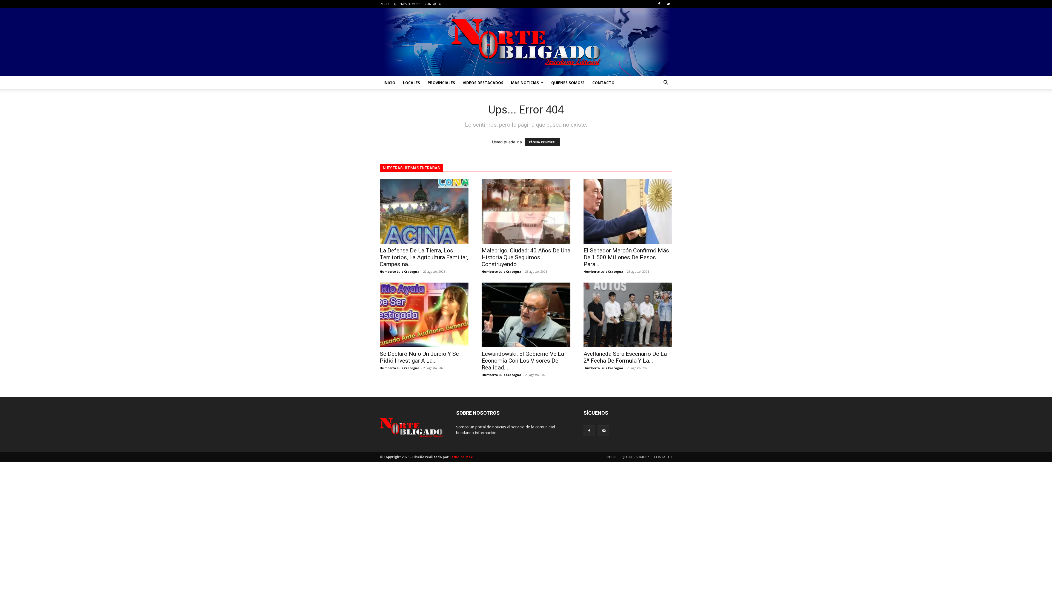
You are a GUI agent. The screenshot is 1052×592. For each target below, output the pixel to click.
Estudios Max (461, 457)
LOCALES (411, 82)
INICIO (384, 4)
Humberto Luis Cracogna (399, 271)
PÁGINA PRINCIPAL (542, 142)
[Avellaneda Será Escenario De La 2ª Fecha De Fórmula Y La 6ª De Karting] (628, 315)
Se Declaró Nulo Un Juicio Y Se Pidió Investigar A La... (419, 357)
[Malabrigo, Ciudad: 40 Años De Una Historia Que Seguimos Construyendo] (526, 211)
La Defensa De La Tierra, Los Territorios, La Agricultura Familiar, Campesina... (424, 257)
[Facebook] (659, 4)
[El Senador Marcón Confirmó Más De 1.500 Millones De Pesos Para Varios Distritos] (628, 211)
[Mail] (668, 4)
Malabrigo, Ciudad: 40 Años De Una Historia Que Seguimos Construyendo (526, 257)
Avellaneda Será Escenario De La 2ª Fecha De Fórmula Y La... (625, 357)
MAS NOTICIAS (525, 82)
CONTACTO (433, 4)
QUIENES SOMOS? (406, 4)
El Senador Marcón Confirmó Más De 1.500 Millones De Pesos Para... (626, 257)
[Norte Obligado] (526, 42)
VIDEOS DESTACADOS (483, 82)
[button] (665, 83)
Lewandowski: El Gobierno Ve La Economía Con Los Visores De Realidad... (523, 361)
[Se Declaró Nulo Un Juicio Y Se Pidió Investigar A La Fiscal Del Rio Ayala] (424, 315)
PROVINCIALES (441, 82)
